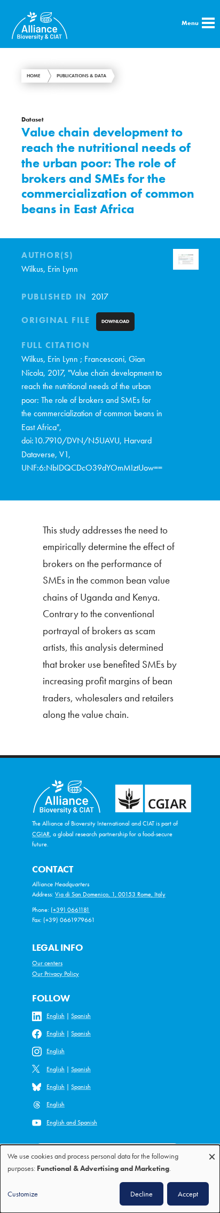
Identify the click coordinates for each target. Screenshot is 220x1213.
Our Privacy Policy (55, 973)
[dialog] (110, 1179)
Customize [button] (22, 1194)
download (115, 321)
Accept (188, 1194)
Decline (141, 1194)
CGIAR (41, 834)
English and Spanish (71, 1122)
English (55, 1016)
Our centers (47, 963)
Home (34, 75)
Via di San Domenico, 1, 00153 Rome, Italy (110, 894)
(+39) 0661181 (70, 909)
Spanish (81, 1016)
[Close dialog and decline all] (212, 1151)
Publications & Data (81, 75)
